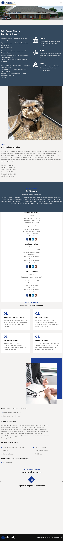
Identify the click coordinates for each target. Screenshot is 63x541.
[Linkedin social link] (33, 239)
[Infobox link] (15, 319)
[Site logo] (8, 3)
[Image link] (9, 537)
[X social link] (30, 239)
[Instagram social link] (36, 239)
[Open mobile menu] (61, 3)
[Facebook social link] (27, 239)
